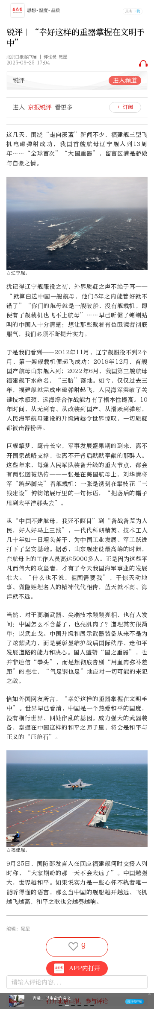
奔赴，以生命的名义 (52, 998)
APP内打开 (84, 968)
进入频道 (125, 80)
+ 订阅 (125, 107)
